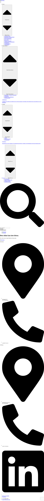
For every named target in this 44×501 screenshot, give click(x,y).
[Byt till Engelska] (4, 231)
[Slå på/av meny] (0, 2)
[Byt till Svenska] (4, 232)
